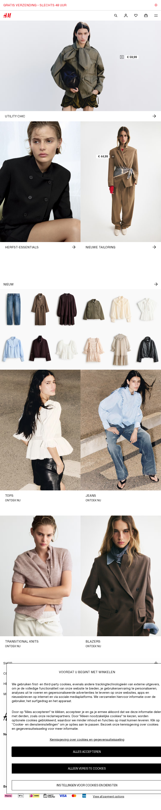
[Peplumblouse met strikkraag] (147, 309)
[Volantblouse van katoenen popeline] (13, 349)
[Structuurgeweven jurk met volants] (120, 349)
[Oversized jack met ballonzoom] (40, 349)
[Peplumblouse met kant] (67, 349)
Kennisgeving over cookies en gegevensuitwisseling (87, 739)
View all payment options (108, 796)
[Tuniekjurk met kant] (67, 309)
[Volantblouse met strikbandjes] (120, 309)
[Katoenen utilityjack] (93, 309)
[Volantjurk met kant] (93, 349)
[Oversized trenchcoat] (40, 309)
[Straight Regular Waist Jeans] (13, 309)
